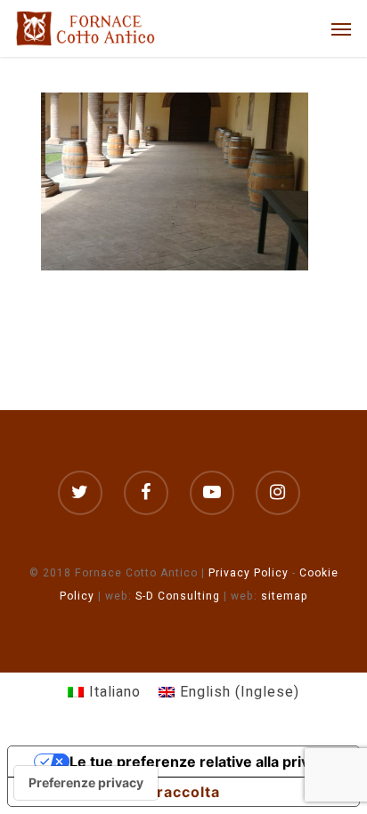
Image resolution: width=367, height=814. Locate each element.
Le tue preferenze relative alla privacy (201, 761)
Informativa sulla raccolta (121, 792)
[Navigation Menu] (341, 28)
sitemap (284, 596)
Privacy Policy (248, 573)
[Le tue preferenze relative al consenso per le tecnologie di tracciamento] (86, 783)
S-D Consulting (177, 596)
